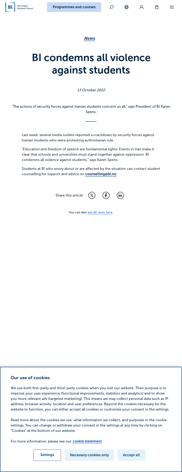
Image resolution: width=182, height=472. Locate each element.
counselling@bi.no (100, 174)
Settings (47, 455)
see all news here (100, 212)
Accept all (131, 455)
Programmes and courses (74, 7)
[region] (91, 419)
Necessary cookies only (89, 455)
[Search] (111, 7)
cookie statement (87, 441)
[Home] (19, 7)
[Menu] (172, 7)
